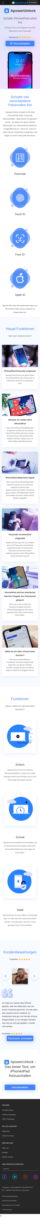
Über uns (5, 1148)
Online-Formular (8, 1136)
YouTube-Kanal (7, 1110)
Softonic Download (9, 1115)
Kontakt (5, 1152)
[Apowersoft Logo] (20, 3)
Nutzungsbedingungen (10, 1196)
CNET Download (8, 1119)
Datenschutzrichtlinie (9, 1201)
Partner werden (7, 1157)
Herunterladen (21, 43)
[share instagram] (35, 1177)
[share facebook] (4, 1177)
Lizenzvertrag (7, 1209)
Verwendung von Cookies (11, 1205)
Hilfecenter (6, 1131)
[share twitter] (14, 1177)
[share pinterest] (25, 1177)
